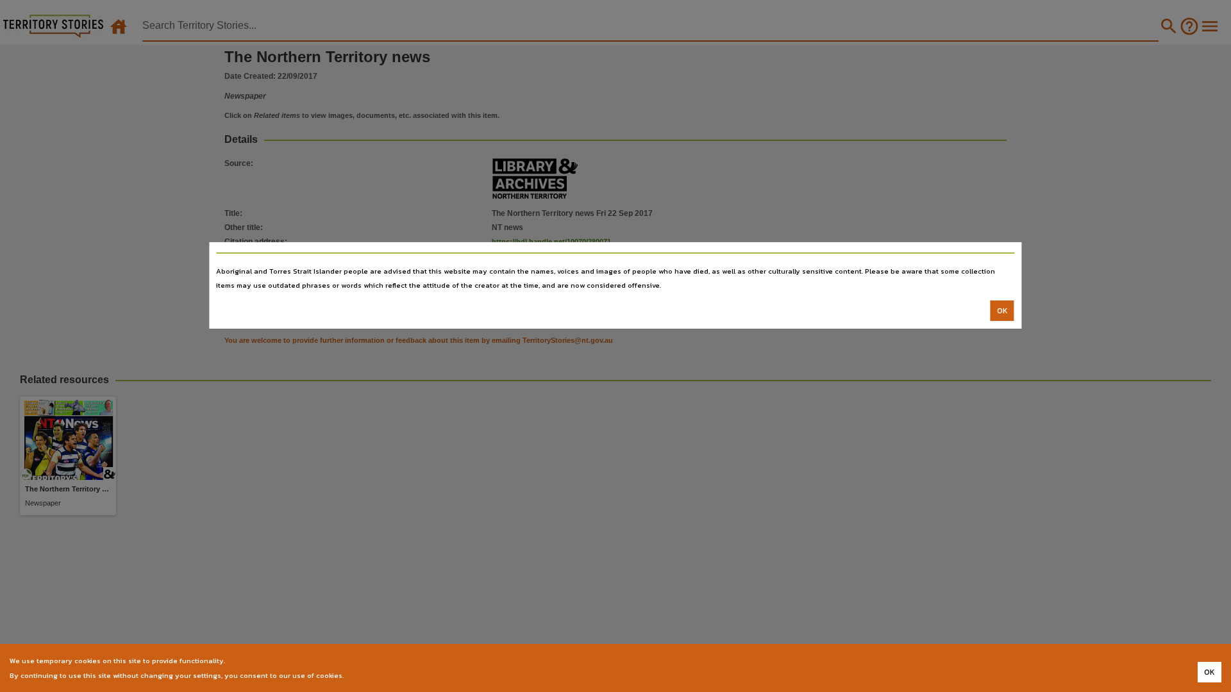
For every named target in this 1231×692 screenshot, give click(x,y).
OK (1002, 311)
